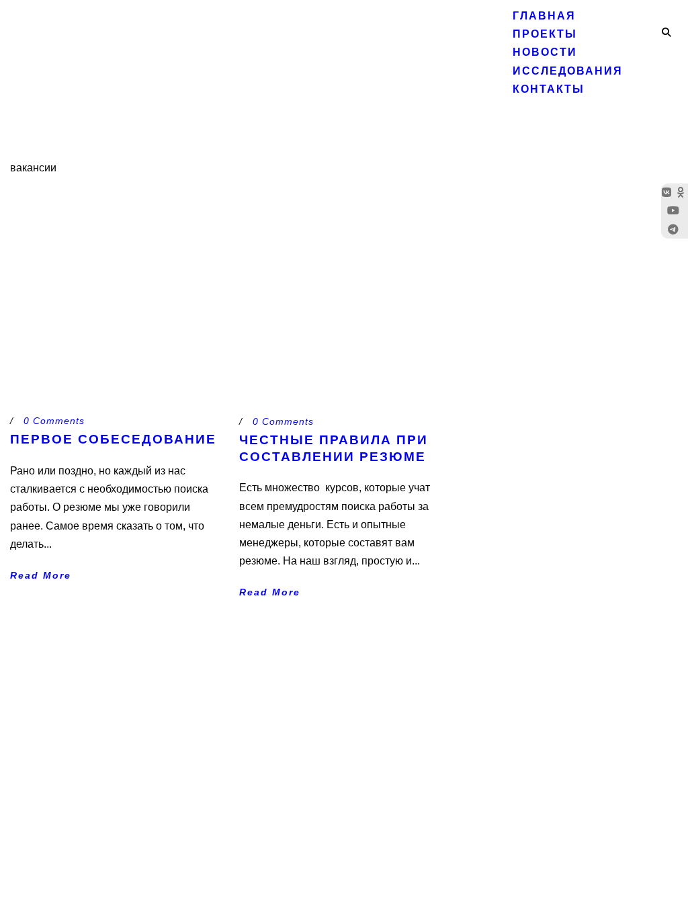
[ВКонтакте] (668, 192)
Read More (40, 575)
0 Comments (54, 420)
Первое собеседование (113, 439)
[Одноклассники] (682, 192)
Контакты (549, 89)
